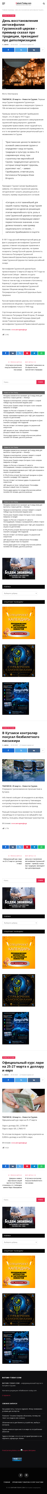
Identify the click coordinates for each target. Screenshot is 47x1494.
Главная (7, 1482)
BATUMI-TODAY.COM (18, 1487)
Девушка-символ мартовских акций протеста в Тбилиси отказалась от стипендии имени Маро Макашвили (12, 1182)
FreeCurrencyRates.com (11, 1450)
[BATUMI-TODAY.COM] (23, 3)
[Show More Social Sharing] (43, 50)
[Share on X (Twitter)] (21, 50)
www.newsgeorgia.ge (19, 330)
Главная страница (8, 10)
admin (6, 45)
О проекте (6, 1395)
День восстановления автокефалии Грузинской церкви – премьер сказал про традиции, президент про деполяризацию (35, 863)
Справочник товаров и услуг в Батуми (27, 1482)
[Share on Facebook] (8, 50)
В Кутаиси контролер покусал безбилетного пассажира (13, 367)
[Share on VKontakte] (34, 50)
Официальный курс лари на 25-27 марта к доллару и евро (12, 861)
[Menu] (3, 3)
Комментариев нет (28, 45)
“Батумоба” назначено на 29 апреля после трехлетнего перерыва (34, 367)
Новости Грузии (8, 16)
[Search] (44, 3)
